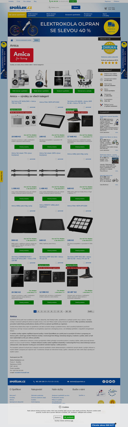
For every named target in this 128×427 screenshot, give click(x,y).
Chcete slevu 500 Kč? (103, 425)
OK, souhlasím (69, 417)
